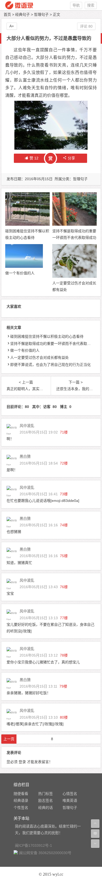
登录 (22, 762)
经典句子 (22, 14)
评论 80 (86, 26)
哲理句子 (41, 14)
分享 (71, 158)
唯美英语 (70, 800)
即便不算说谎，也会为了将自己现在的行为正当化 (50, 364)
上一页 (8, 739)
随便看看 (21, 794)
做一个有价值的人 (20, 273)
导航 (76, 5)
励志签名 (45, 800)
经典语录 (21, 800)
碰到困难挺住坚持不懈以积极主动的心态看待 (46, 336)
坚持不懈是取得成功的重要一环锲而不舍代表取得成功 (54, 343)
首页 (7, 14)
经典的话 (45, 807)
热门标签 (45, 794)
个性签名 (21, 807)
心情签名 (70, 794)
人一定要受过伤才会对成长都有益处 (39, 357)
